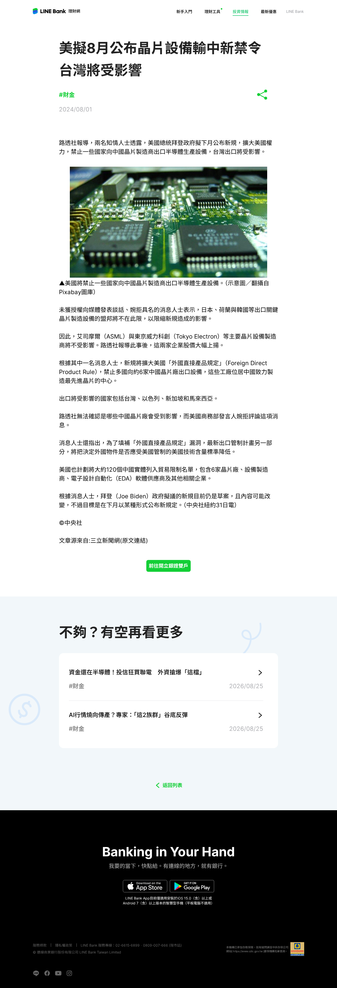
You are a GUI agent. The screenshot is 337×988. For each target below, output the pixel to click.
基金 (220, 25)
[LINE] (36, 973)
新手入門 (184, 11)
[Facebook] (47, 973)
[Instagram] (69, 973)
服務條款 (40, 945)
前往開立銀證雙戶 (168, 566)
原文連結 (134, 540)
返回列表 (172, 785)
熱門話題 (246, 25)
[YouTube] (58, 973)
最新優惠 (269, 11)
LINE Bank (74, 11)
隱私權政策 (63, 945)
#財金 (67, 94)
